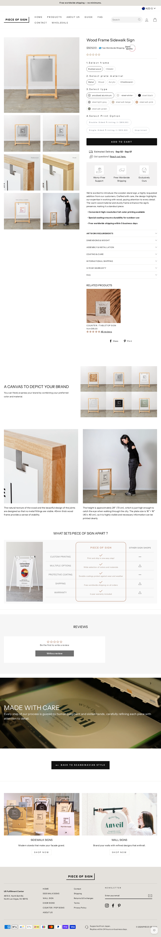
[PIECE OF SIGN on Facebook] (113, 905)
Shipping (78, 893)
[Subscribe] (150, 896)
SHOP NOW (41, 852)
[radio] (94, 69)
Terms (77, 903)
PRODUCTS (54, 17)
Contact (77, 889)
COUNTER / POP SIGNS (53, 907)
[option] (80, 3)
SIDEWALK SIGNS (51, 893)
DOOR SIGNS (49, 903)
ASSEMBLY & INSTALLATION (100, 247)
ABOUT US (73, 17)
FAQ (100, 17)
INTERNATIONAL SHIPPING (99, 261)
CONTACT (41, 22)
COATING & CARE (95, 254)
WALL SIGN (48, 898)
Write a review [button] (54, 653)
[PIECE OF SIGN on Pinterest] (119, 905)
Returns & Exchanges (83, 898)
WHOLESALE (60, 22)
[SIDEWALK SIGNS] (41, 814)
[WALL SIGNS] (119, 814)
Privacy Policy (80, 907)
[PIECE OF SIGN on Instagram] (107, 905)
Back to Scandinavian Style (82, 765)
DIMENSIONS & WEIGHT (98, 240)
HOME (38, 17)
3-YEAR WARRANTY (96, 268)
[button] (93, 54)
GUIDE (89, 17)
